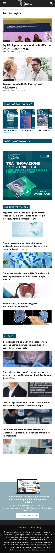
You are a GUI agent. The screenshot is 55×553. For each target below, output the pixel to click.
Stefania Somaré (9, 52)
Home (5, 9)
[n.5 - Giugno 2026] (44, 119)
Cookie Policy (36, 528)
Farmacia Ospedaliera (16, 207)
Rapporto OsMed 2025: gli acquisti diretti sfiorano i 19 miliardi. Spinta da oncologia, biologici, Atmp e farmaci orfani (24, 215)
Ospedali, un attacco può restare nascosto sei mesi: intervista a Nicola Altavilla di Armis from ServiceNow (27, 375)
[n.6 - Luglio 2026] (27, 119)
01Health (9, 336)
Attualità (6, 41)
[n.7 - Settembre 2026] (10, 119)
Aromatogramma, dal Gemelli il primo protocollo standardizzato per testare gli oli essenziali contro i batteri (25, 246)
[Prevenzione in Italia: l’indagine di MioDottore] (27, 69)
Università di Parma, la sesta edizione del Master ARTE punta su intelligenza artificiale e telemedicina (27, 432)
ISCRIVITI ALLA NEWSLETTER (27, 516)
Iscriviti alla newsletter (17, 141)
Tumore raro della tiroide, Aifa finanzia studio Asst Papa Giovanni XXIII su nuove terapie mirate (26, 276)
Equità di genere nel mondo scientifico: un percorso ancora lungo (27, 47)
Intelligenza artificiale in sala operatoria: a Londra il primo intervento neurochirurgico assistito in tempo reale (25, 344)
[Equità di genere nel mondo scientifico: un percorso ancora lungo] (27, 30)
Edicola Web (7, 133)
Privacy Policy (21, 528)
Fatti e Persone (8, 80)
